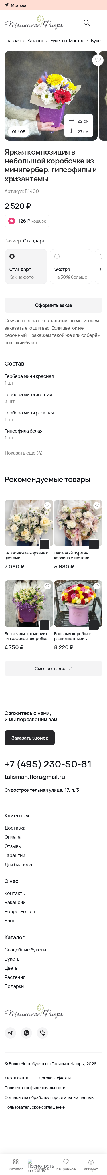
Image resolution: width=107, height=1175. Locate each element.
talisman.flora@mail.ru (35, 777)
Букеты (13, 959)
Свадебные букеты (25, 949)
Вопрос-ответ (20, 911)
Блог (10, 920)
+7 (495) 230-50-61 (48, 764)
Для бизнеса (18, 864)
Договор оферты (55, 1078)
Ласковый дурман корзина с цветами (72, 555)
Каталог (35, 41)
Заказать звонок (29, 738)
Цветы (12, 968)
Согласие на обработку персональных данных (49, 1097)
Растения (15, 977)
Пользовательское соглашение (35, 1107)
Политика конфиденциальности (35, 1088)
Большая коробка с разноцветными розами (72, 636)
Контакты (15, 893)
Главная (13, 41)
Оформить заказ (53, 305)
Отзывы (13, 846)
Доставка (15, 828)
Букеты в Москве (67, 41)
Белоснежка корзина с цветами (26, 555)
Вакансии (15, 902)
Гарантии (15, 855)
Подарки (14, 986)
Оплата (13, 837)
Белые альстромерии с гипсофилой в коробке (26, 636)
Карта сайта (16, 1078)
